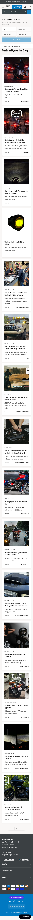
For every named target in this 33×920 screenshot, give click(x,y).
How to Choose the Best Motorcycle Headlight (16, 757)
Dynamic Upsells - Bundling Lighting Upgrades (16, 706)
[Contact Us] (25, 7)
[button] (3, 7)
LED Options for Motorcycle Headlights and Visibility (13, 808)
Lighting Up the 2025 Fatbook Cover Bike (16, 503)
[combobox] (21, 11)
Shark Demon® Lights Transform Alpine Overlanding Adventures (15, 347)
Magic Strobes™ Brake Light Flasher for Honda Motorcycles (14, 141)
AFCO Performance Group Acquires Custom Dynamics (16, 398)
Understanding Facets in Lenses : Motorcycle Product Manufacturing (15, 605)
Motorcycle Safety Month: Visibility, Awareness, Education (16, 90)
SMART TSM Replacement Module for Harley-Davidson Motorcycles (15, 452)
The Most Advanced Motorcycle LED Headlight (16, 655)
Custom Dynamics (14, 912)
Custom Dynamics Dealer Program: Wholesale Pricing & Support (15, 294)
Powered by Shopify (22, 912)
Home (5, 46)
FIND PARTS (16, 40)
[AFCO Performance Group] (9, 860)
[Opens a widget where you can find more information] (25, 916)
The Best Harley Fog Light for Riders (14, 243)
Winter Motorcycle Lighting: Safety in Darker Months (15, 554)
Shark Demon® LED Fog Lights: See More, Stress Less (16, 192)
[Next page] (24, 828)
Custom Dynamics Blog (14, 46)
